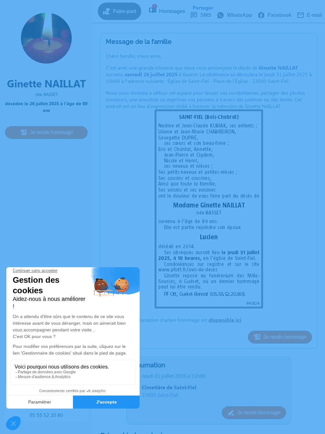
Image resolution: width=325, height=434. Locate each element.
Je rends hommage (51, 132)
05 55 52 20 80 (46, 414)
